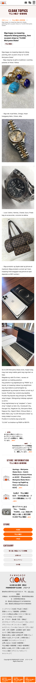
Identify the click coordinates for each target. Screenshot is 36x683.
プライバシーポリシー (19, 651)
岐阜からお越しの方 (8, 648)
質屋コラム (27, 635)
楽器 (28, 630)
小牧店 (18, 539)
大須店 (18, 529)
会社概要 (5, 640)
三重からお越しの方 (22, 648)
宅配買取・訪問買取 (19, 611)
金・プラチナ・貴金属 (9, 619)
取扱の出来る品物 (17, 632)
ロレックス (29, 622)
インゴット (18, 624)
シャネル (15, 627)
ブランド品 (29, 627)
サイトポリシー (14, 640)
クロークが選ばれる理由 (10, 614)
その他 (18, 564)
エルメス (21, 627)
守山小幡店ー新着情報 (18, 20)
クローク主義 (17, 617)
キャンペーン (18, 560)
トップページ (6, 609)
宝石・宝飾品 (22, 619)
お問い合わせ (6, 643)
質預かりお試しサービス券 (10, 637)
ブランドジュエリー (18, 622)
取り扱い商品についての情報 (18, 551)
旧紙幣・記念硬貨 (16, 630)
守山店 (19, 609)
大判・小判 (5, 630)
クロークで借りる (24, 614)
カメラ (4, 632)
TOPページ (5, 20)
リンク (22, 640)
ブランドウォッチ (7, 624)
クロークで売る (7, 617)
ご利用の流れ (24, 637)
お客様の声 (19, 635)
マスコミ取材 (6, 651)
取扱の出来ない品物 (8, 635)
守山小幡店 (8, 44)
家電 (9, 632)
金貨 (24, 624)
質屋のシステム (7, 611)
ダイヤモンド (6, 622)
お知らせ (18, 555)
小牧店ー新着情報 (23, 645)
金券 (24, 630)
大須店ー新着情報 (17, 643)
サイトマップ (6, 653)
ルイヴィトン (6, 627)
